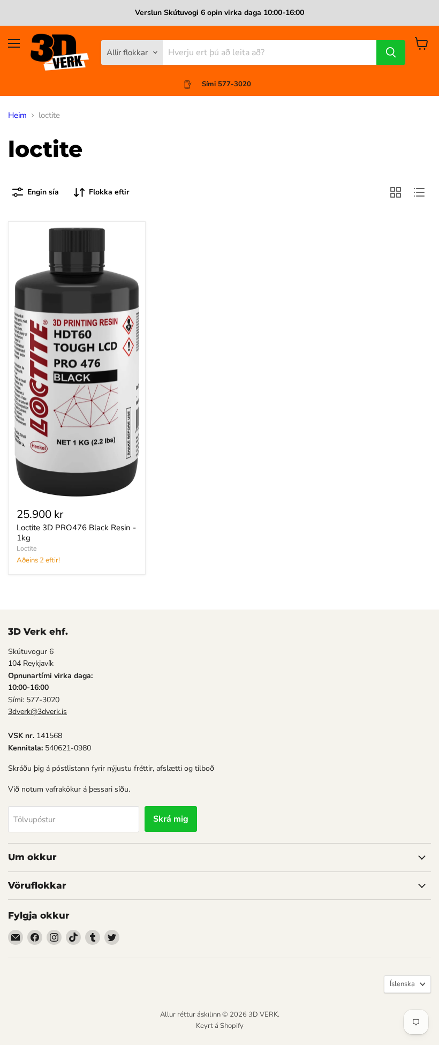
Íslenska (402, 984)
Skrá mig (170, 819)
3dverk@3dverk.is (37, 711)
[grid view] (395, 192)
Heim (17, 115)
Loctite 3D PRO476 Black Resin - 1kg (76, 533)
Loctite (26, 548)
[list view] (419, 192)
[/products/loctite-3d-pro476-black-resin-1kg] (76, 362)
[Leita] (390, 52)
